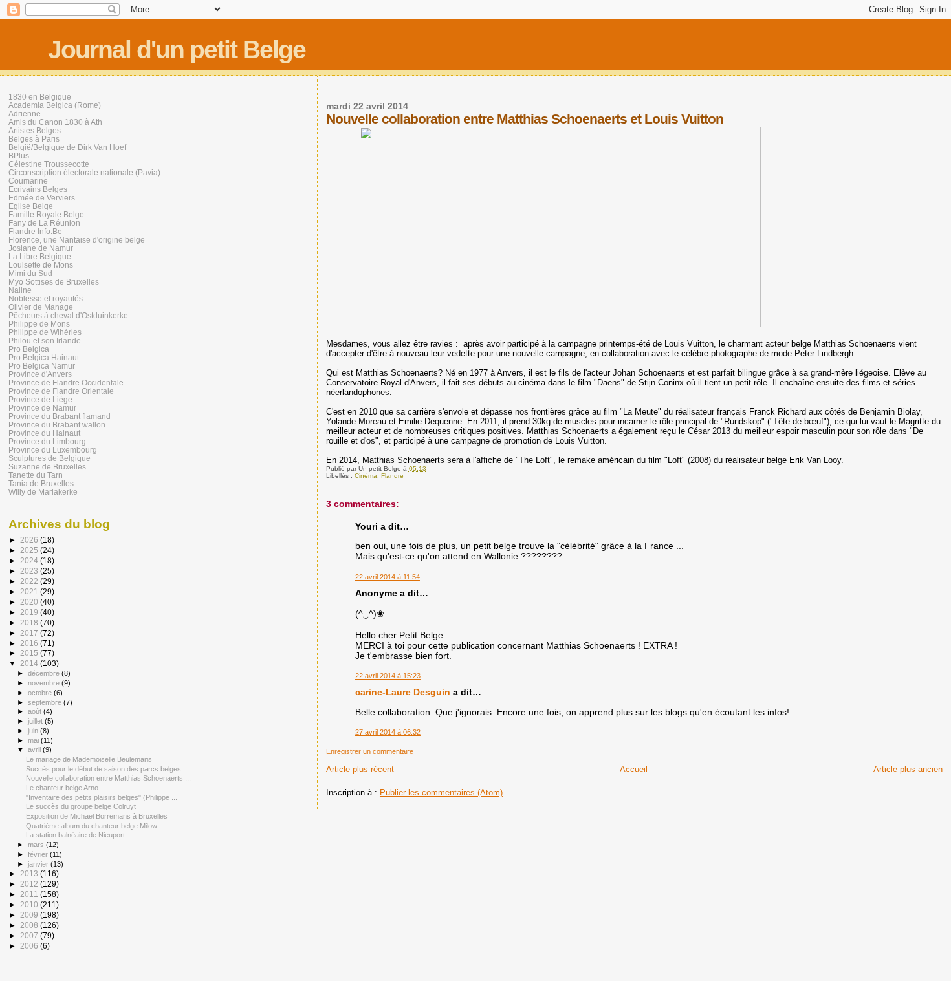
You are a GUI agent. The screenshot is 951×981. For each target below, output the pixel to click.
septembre (45, 702)
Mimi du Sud (30, 273)
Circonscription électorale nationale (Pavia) (84, 172)
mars (37, 844)
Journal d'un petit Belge (176, 49)
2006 (30, 946)
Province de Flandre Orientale (61, 391)
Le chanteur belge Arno (62, 788)
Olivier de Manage (40, 307)
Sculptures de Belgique (49, 458)
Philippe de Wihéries (45, 332)
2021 (30, 591)
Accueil (634, 769)
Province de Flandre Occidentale (66, 382)
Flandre (392, 475)
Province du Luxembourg (52, 450)
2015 (30, 653)
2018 (30, 622)
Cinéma (366, 475)
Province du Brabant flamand (59, 416)
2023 (30, 570)
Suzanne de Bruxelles (47, 466)
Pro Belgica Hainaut (43, 357)
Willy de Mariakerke (43, 492)
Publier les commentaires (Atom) (441, 792)
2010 (30, 904)
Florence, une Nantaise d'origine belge (76, 239)
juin (34, 731)
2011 (30, 894)
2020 (30, 602)
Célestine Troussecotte (48, 164)
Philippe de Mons (39, 323)
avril (35, 749)
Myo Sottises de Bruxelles (53, 281)
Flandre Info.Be (35, 231)
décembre (44, 673)
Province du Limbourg (47, 441)
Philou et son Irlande (44, 340)
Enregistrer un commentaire (369, 751)
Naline (20, 290)
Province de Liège (40, 399)
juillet (36, 721)
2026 (30, 539)
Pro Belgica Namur (41, 365)
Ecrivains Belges (37, 189)
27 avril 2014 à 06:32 (388, 732)
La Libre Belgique (39, 256)
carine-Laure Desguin (402, 692)
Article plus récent (360, 769)
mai (34, 740)
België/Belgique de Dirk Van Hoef (67, 147)
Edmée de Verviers (41, 197)
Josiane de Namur (40, 248)
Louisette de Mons (40, 265)
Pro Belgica (28, 349)
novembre (44, 683)
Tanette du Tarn (35, 475)
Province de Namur (42, 408)
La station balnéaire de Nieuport (75, 835)
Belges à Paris (34, 139)
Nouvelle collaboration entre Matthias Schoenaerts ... (108, 778)
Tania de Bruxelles (41, 483)
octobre (41, 692)
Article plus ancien (908, 769)
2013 (30, 873)
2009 (30, 915)
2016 (30, 643)
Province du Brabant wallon (56, 424)
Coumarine (28, 181)
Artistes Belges (34, 130)
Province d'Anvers (40, 374)
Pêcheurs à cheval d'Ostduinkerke (68, 315)
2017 (30, 633)
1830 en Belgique (39, 96)
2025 (30, 550)
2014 (30, 663)
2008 (30, 925)
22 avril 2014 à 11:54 (387, 577)
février (39, 854)
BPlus (18, 155)
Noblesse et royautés (45, 298)
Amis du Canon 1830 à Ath (55, 122)
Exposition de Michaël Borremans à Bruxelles (97, 816)
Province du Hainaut (44, 433)
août (35, 711)
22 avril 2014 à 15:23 (388, 676)
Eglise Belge (30, 206)
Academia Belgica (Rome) (54, 105)
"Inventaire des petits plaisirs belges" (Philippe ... (101, 797)
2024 (30, 560)
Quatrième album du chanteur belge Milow (91, 826)
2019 (30, 612)
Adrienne (24, 113)
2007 (30, 935)
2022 (30, 581)
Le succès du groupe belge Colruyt (81, 806)
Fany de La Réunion (44, 223)
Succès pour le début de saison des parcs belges (103, 769)
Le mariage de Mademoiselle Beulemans (89, 759)
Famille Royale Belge (46, 214)
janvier (39, 864)
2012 (30, 883)
